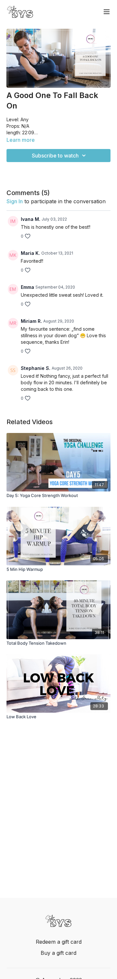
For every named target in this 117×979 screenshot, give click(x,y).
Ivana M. (30, 219)
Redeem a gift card (59, 941)
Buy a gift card (58, 953)
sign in (14, 201)
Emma (27, 287)
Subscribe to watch (55, 155)
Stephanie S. (35, 368)
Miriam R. (31, 321)
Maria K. (30, 253)
